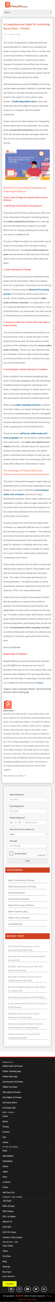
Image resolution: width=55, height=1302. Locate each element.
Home (5, 1116)
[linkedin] (44, 1289)
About (5, 1121)
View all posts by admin (14, 776)
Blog (5, 1261)
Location (10, 1284)
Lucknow (7, 1182)
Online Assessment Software (22, 886)
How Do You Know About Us (22, 829)
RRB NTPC (7, 1222)
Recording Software (12, 1092)
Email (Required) (16, 806)
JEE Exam (7, 1201)
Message (13, 841)
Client (5, 1251)
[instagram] (19, 1289)
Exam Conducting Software (23, 689)
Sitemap (6, 1266)
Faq (4, 1137)
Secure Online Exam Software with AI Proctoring (26, 997)
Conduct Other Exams (12, 1237)
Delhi (5, 1151)
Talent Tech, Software (18, 918)
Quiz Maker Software (12, 1097)
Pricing (6, 1126)
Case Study (8, 1246)
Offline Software (10, 1087)
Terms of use (31, 1299)
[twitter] (36, 1289)
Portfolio (7, 1256)
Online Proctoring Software (21, 905)
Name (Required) (17, 795)
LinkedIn (39, 682)
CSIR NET (7, 1227)
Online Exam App (10, 1076)
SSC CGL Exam (9, 1232)
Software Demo (10, 1102)
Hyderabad (7, 1161)
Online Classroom (16, 893)
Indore (5, 1166)
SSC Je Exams (9, 1216)
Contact (6, 1132)
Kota (5, 1177)
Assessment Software (13, 1082)
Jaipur (5, 1171)
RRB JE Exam (9, 1206)
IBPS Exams (8, 1211)
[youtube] (27, 1289)
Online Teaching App (20, 692)
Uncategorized (15, 924)
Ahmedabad (8, 1156)
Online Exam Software (18, 899)
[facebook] (11, 1289)
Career (5, 1142)
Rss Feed (7, 1272)
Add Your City (9, 1192)
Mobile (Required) (17, 818)
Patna (5, 1187)
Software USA (9, 1108)
